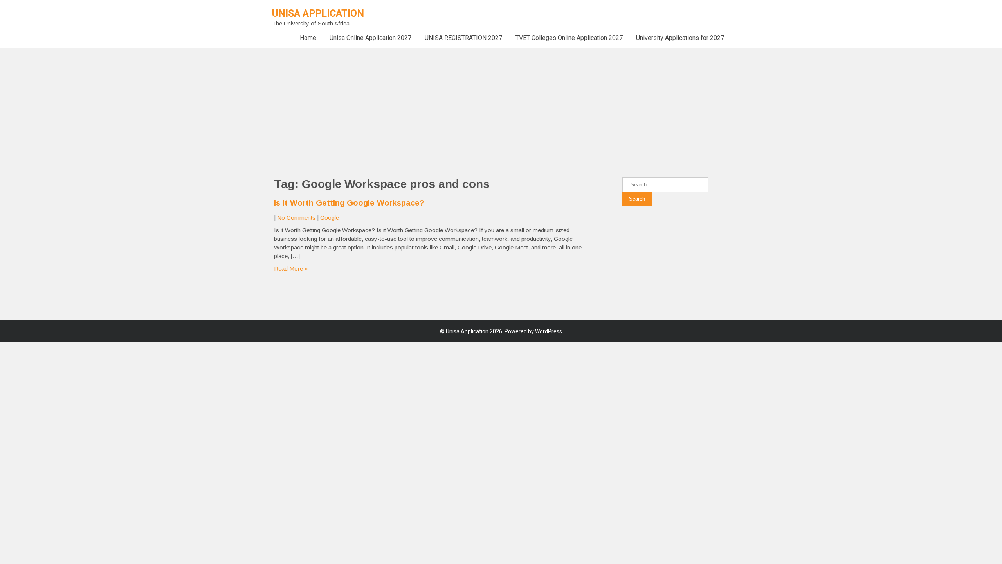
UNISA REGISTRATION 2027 (463, 38)
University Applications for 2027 (680, 38)
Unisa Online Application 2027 (370, 38)
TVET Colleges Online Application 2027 (569, 38)
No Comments (296, 217)
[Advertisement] (235, 103)
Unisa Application (318, 13)
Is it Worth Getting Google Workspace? (349, 203)
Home (308, 38)
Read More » (291, 268)
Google (329, 217)
